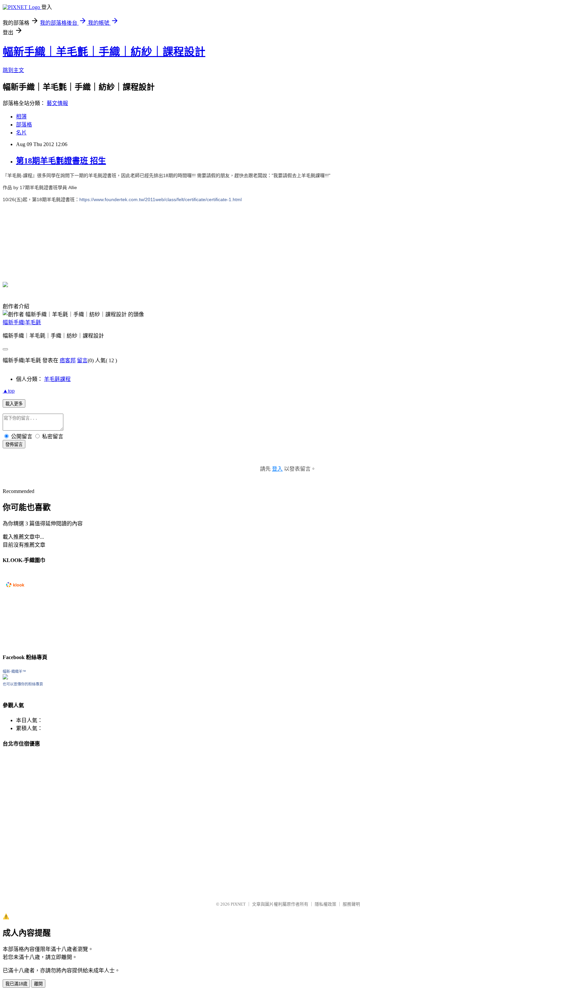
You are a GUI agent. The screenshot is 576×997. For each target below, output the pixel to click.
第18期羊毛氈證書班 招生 (61, 160)
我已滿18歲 (16, 983)
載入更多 (14, 403)
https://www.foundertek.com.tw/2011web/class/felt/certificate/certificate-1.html (160, 199)
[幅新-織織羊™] (5, 677)
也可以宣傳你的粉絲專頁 (23, 684)
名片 (21, 132)
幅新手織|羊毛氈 (22, 322)
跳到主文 (13, 70)
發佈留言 (14, 444)
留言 (82, 360)
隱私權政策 (325, 904)
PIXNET (238, 904)
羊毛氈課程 (57, 379)
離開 (38, 983)
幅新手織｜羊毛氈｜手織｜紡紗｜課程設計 (104, 52)
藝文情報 (57, 103)
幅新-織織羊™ (14, 671)
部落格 (24, 124)
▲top (9, 391)
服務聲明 (351, 904)
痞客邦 (68, 360)
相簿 (21, 116)
